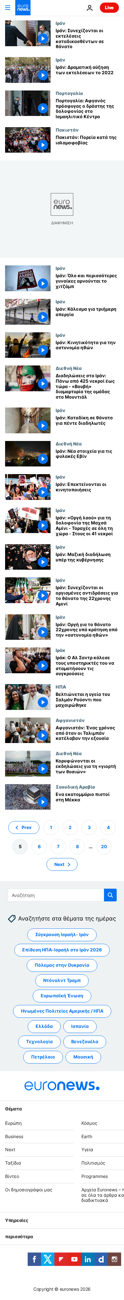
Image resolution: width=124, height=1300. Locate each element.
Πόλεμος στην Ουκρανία (62, 965)
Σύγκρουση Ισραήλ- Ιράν (62, 934)
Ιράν (60, 22)
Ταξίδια (13, 1163)
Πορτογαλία (69, 93)
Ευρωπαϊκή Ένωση (62, 996)
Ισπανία (80, 1026)
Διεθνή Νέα (69, 368)
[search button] (110, 895)
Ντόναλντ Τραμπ (62, 980)
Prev (26, 827)
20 (104, 846)
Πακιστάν (67, 129)
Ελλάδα (44, 1026)
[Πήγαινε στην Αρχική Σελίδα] (23, 7)
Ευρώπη (13, 1123)
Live (109, 7)
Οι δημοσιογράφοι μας (28, 1189)
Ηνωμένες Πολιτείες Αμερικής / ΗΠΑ (62, 1011)
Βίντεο (12, 1176)
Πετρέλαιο (43, 1057)
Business (14, 1136)
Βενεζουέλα (84, 1041)
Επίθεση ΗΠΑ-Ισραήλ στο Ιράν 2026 (62, 950)
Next (59, 864)
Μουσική (83, 1057)
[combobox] (62, 895)
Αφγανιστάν (70, 720)
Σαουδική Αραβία (75, 786)
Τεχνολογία (39, 1041)
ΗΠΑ (61, 686)
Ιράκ (60, 650)
